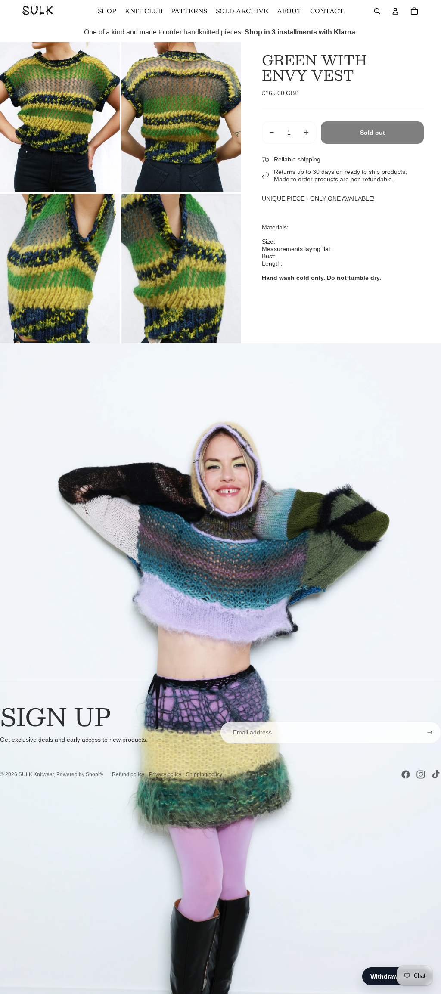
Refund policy (128, 774)
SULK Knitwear (36, 774)
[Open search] (377, 11)
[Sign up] (430, 732)
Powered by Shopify (79, 774)
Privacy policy (165, 774)
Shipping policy (204, 774)
